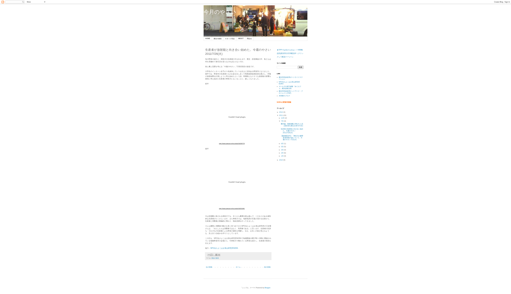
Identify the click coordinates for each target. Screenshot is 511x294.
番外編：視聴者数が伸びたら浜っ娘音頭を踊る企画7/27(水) (292, 125)
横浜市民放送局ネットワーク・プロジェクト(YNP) (291, 92)
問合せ (249, 39)
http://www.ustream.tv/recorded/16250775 (232, 143)
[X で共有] (214, 255)
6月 (282, 144)
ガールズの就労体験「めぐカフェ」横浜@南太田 (290, 87)
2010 (281, 160)
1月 (282, 156)
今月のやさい (220, 12)
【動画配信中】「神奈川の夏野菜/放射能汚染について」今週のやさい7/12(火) (292, 138)
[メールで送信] (209, 255)
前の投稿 (267, 267)
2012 (281, 112)
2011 (281, 115)
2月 (282, 153)
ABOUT (241, 38)
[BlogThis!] (211, 255)
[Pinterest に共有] (219, 255)
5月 (282, 147)
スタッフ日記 (230, 39)
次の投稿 (209, 267)
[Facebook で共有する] (216, 255)
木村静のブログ (284, 96)
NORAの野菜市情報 (284, 102)
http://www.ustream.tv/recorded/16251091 (232, 208)
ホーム (238, 267)
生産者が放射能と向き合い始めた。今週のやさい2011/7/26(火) (292, 131)
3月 (282, 150)
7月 (282, 121)
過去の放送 (218, 39)
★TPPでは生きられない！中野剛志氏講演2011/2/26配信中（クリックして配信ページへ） (290, 53)
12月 (283, 118)
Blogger (267, 288)
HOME (207, 38)
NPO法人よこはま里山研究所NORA (224, 248)
